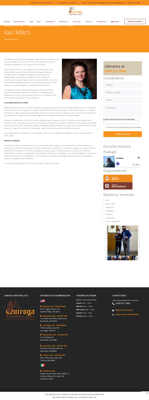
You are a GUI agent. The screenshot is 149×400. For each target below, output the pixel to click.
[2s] (116, 258)
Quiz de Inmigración (112, 221)
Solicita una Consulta (124, 310)
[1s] (125, 258)
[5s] (133, 258)
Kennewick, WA (49, 316)
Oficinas (88, 22)
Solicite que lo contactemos (127, 314)
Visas (38, 22)
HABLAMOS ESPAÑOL (134, 22)
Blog (31, 22)
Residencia (63, 22)
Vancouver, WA (49, 346)
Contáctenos (101, 22)
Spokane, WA (48, 306)
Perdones (109, 214)
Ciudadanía (49, 22)
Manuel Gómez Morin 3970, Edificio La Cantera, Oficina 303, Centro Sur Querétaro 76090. (54, 376)
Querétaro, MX (49, 371)
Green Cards (110, 204)
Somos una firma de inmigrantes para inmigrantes (103, 3)
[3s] (108, 258)
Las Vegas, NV (48, 325)
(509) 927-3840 (133, 3)
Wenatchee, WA (49, 335)
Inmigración (109, 218)
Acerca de (76, 22)
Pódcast (7, 22)
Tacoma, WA (48, 355)
